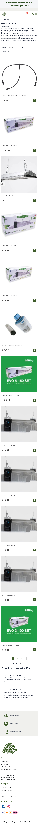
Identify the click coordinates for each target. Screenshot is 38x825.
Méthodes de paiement (8, 797)
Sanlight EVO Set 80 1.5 (9, 245)
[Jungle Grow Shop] (4, 14)
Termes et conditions (7, 794)
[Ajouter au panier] (34, 100)
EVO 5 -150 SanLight (8, 445)
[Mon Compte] (30, 14)
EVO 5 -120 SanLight (8, 495)
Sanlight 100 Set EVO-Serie (10, 645)
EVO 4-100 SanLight (8, 595)
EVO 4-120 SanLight (8, 545)
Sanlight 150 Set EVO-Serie (10, 395)
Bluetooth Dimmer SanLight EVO (12, 345)
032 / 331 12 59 (5, 767)
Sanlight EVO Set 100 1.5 (10, 295)
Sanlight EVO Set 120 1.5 (10, 145)
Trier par (4, 47)
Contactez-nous (6, 787)
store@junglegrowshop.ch (9, 769)
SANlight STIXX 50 (8, 195)
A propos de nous (6, 790)
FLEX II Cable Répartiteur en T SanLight (15, 95)
